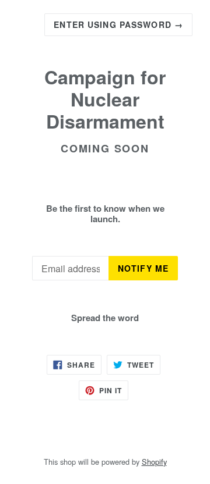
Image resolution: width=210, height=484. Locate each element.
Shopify (154, 461)
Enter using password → (118, 24)
